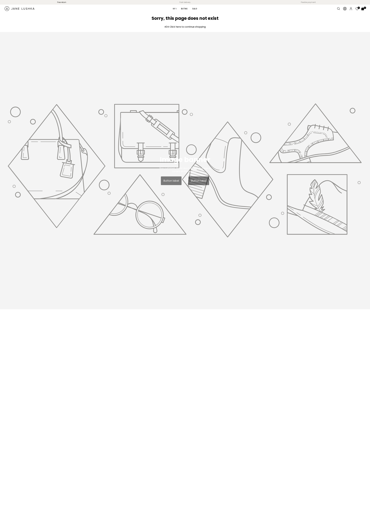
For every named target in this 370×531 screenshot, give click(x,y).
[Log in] (351, 8)
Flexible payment (308, 2)
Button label (171, 180)
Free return (61, 2)
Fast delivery (185, 2)
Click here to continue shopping (187, 26)
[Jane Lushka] (19, 8)
